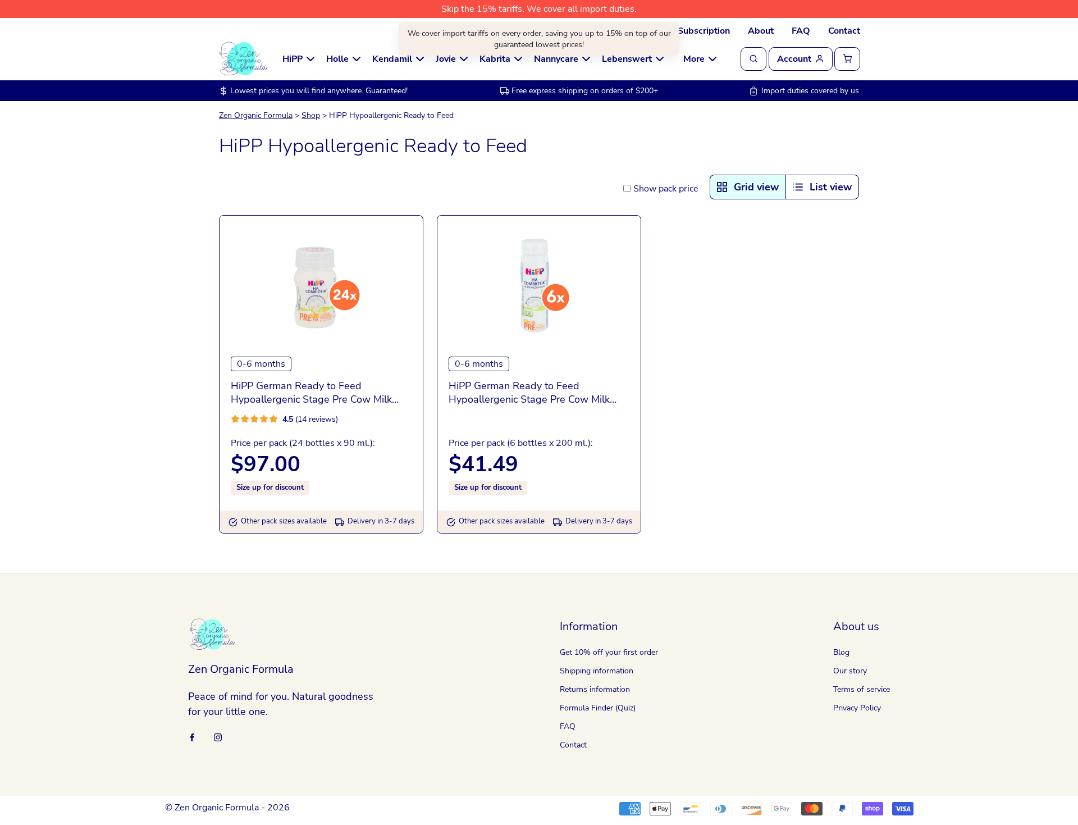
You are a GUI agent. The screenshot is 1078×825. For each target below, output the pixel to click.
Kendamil (392, 59)
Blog (841, 652)
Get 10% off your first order (609, 652)
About (761, 31)
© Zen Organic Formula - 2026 (227, 807)
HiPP (292, 59)
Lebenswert (627, 59)
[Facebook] (192, 736)
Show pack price (665, 189)
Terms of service (861, 689)
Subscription (704, 31)
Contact (844, 31)
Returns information (595, 689)
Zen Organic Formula (256, 115)
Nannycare (556, 59)
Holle (337, 59)
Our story (850, 671)
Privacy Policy (857, 708)
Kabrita (494, 59)
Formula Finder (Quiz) (598, 708)
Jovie (446, 59)
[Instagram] (218, 736)
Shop (311, 115)
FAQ (801, 31)
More (694, 59)
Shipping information (596, 671)
